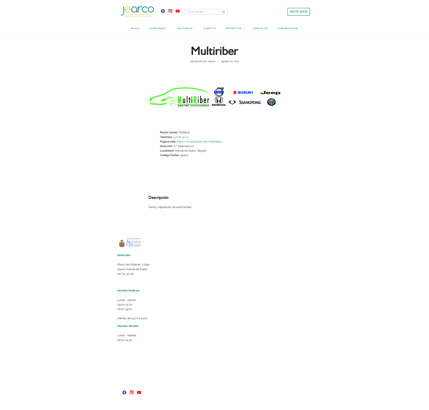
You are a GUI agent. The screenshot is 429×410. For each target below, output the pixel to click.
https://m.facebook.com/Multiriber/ (199, 141)
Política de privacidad (125, 374)
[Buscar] (224, 12)
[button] (166, 28)
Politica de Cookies (124, 378)
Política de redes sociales (127, 383)
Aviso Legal (121, 369)
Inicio (135, 28)
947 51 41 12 (180, 137)
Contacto (260, 28)
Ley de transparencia (126, 387)
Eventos (210, 28)
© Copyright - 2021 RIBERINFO (129, 398)
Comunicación (288, 28)
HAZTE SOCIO (299, 11)
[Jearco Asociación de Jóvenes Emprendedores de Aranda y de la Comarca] (137, 11)
